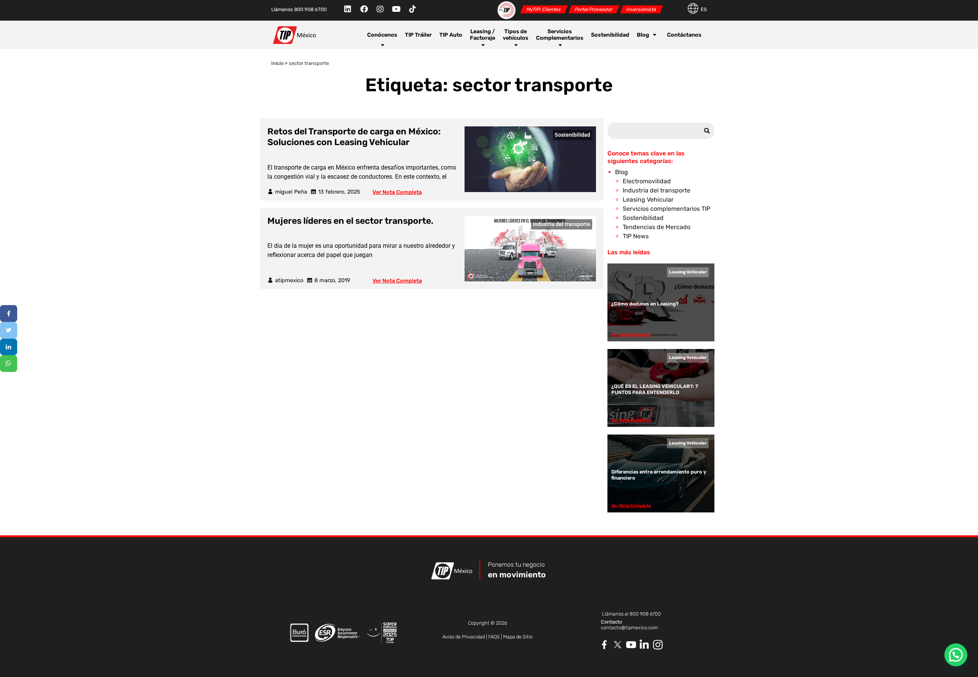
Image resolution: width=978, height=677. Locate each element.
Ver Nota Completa (397, 192)
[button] (955, 654)
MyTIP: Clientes (544, 9)
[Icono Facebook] (604, 644)
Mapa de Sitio (518, 637)
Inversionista (641, 9)
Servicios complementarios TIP (666, 208)
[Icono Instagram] (658, 644)
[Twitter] (8, 330)
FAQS (494, 637)
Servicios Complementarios (559, 34)
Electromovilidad (647, 181)
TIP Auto (450, 35)
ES (704, 9)
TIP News (636, 236)
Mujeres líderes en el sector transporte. (350, 220)
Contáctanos (684, 35)
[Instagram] (380, 9)
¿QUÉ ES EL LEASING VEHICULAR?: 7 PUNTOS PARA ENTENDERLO (654, 389)
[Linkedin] (347, 9)
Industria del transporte (561, 224)
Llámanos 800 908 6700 (299, 9)
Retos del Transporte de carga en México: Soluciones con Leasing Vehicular (354, 136)
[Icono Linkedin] (644, 644)
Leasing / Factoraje (482, 34)
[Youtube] (396, 9)
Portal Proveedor (594, 9)
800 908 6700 (645, 614)
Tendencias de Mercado (656, 227)
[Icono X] (618, 644)
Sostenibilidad (610, 35)
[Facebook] (364, 9)
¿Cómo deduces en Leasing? (644, 304)
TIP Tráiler (418, 35)
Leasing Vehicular (648, 199)
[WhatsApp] (8, 363)
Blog (643, 35)
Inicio (277, 63)
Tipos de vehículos (515, 34)
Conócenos (382, 35)
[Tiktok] (412, 9)
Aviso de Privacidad (463, 637)
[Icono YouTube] (631, 644)
